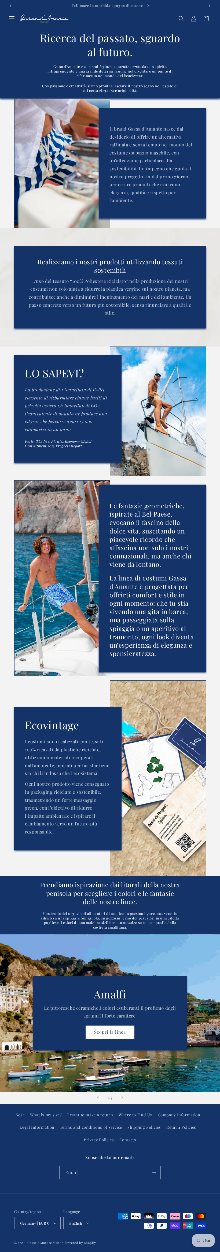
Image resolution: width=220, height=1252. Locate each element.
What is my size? (46, 1114)
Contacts (127, 1139)
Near (20, 1114)
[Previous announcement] (11, 6)
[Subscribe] (154, 1172)
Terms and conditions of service (91, 1127)
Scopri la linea (110, 1032)
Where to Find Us (135, 1114)
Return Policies (181, 1127)
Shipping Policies (144, 1127)
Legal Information (37, 1127)
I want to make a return (90, 1114)
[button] (12, 18)
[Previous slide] (98, 1098)
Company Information (179, 1114)
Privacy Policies (99, 1139)
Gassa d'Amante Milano (45, 1243)
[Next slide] (122, 1098)
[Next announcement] (209, 6)
